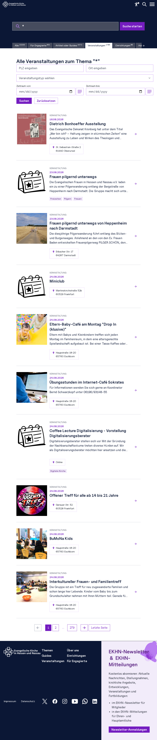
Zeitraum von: (23, 86)
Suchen (24, 100)
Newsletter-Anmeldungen (129, 729)
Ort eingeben (97, 68)
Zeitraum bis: (93, 86)
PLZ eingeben (28, 68)
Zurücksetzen (46, 100)
